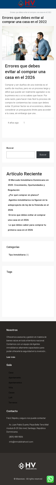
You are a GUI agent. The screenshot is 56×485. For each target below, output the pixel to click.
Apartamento (15, 378)
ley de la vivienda (33, 300)
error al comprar (35, 287)
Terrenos (13, 402)
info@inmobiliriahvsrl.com (21, 442)
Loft (10, 397)
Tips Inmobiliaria (17, 254)
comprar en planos (19, 283)
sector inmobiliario (13, 311)
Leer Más (28, 132)
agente (8, 280)
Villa (11, 387)
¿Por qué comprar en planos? (24, 195)
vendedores (24, 311)
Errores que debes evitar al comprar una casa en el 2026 (25, 71)
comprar (9, 283)
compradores (41, 280)
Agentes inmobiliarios (19, 280)
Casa (11, 373)
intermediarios (21, 300)
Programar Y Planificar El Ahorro (38, 307)
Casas (12, 392)
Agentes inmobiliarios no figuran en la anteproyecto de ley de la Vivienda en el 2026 (28, 205)
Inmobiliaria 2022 (24, 296)
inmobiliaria (16, 295)
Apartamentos (15, 382)
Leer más (10, 357)
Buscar (10, 148)
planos (23, 307)
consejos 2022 (32, 283)
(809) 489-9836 (16, 437)
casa (32, 278)
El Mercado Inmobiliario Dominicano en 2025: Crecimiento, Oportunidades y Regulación (28, 185)
